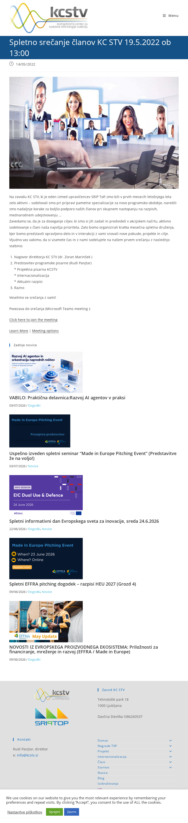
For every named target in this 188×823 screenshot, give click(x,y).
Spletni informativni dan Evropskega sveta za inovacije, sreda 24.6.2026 (84, 521)
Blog (101, 778)
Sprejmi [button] (54, 812)
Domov (103, 740)
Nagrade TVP (107, 746)
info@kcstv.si (27, 755)
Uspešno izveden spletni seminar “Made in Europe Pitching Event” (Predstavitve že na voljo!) (92, 455)
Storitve (103, 767)
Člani (101, 762)
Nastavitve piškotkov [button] (24, 812)
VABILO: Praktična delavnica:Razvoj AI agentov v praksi (67, 397)
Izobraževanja (108, 783)
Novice (33, 466)
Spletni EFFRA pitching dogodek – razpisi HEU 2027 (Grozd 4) (72, 584)
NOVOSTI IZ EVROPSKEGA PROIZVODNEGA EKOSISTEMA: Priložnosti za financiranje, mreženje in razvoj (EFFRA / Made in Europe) (83, 649)
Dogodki (34, 405)
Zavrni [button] (71, 812)
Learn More (18, 330)
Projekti (103, 751)
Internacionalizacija (112, 757)
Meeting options (45, 330)
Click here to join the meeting (33, 319)
